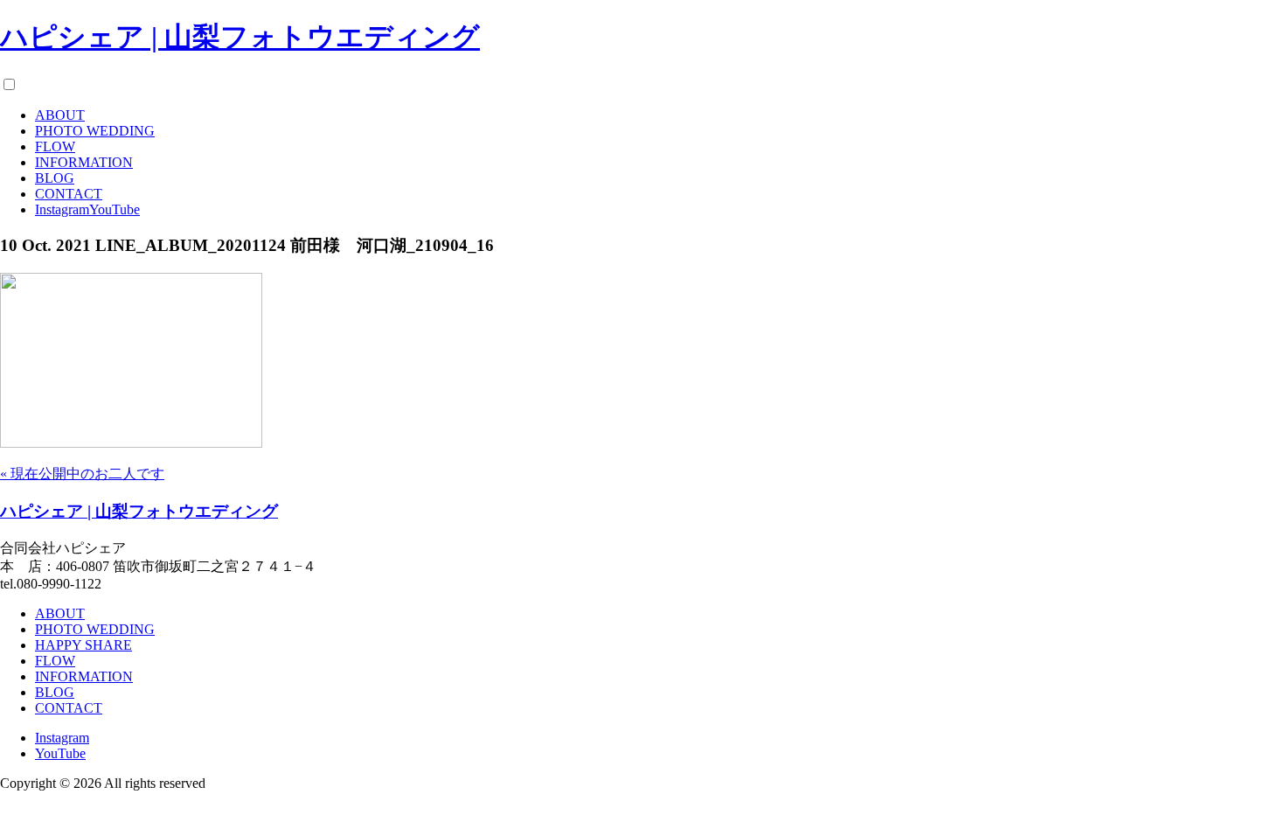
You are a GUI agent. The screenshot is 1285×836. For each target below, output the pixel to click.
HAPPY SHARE (83, 644)
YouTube (114, 209)
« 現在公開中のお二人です (82, 473)
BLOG (54, 178)
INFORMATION (84, 162)
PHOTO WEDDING (95, 130)
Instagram (62, 209)
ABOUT (60, 115)
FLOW (55, 146)
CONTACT (68, 193)
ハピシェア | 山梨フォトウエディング (240, 36)
